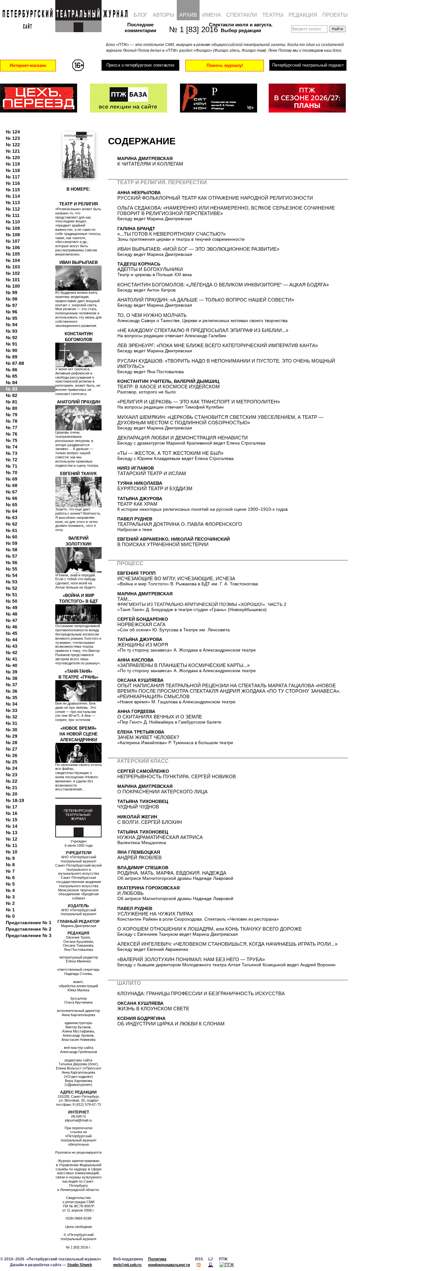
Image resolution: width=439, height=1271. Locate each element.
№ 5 (10, 884)
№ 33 (11, 710)
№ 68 (11, 485)
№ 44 (11, 639)
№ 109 (13, 228)
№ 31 (11, 723)
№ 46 (11, 626)
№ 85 (11, 376)
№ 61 (11, 530)
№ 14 (11, 826)
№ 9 (10, 858)
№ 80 (11, 408)
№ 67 (11, 491)
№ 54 (11, 575)
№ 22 (11, 781)
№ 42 (11, 652)
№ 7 (10, 871)
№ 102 (13, 273)
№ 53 (11, 581)
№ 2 (10, 903)
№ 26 (11, 755)
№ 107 (13, 241)
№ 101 (13, 279)
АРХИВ (188, 15)
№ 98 (11, 299)
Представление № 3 (28, 935)
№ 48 (11, 614)
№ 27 (11, 749)
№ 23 (11, 774)
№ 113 (13, 202)
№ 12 (11, 839)
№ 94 (11, 324)
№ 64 (11, 511)
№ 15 (11, 819)
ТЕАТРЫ (272, 15)
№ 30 (11, 729)
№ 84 (11, 382)
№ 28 (11, 742)
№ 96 (11, 311)
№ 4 (10, 890)
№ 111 (13, 215)
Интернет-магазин (28, 65)
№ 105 (13, 254)
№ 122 (13, 144)
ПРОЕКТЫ (335, 15)
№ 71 (11, 466)
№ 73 (11, 453)
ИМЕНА (211, 15)
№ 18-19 (15, 800)
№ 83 (11, 389)
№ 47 (11, 620)
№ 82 (11, 395)
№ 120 (13, 157)
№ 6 (10, 877)
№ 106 (13, 247)
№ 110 (13, 221)
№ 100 (13, 286)
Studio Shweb (79, 1265)
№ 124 (13, 131)
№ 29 (11, 736)
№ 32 (11, 716)
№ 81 (11, 401)
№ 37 (11, 684)
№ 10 (11, 851)
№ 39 (11, 671)
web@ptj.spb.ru (127, 1265)
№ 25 (11, 761)
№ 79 (11, 414)
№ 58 (11, 549)
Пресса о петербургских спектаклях (140, 65)
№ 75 (11, 440)
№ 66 (11, 498)
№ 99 (11, 292)
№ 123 (13, 138)
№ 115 (13, 189)
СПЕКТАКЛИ (241, 15)
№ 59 (11, 543)
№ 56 (11, 562)
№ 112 (13, 209)
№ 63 (11, 517)
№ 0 (10, 916)
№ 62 (11, 524)
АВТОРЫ (163, 15)
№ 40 (11, 665)
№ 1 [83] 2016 (190, 29)
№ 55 (11, 569)
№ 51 (11, 594)
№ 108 (13, 234)
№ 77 (11, 427)
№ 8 (10, 864)
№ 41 (11, 659)
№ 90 (11, 350)
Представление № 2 (28, 929)
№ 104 (13, 260)
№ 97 (11, 305)
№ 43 (11, 646)
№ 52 (11, 588)
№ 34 (11, 704)
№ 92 (11, 337)
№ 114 (13, 196)
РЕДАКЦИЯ (303, 15)
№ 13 (11, 832)
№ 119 (13, 164)
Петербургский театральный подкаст (308, 65)
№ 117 (13, 176)
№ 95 (11, 318)
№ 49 (11, 607)
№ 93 (11, 331)
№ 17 (11, 806)
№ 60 (11, 536)
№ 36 (11, 691)
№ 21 (11, 787)
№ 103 (13, 266)
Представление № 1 (28, 922)
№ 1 (10, 909)
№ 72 (11, 459)
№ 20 (11, 794)
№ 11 (11, 845)
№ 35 (11, 697)
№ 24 (11, 768)
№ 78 (11, 421)
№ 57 (11, 556)
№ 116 (13, 183)
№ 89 (11, 356)
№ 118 (13, 170)
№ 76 (11, 434)
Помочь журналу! (225, 65)
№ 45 (11, 633)
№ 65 (11, 504)
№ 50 (11, 601)
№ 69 (11, 479)
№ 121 (13, 151)
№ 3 (10, 896)
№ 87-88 (15, 363)
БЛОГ (141, 15)
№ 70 (11, 472)
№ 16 (11, 813)
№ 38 (11, 678)
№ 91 (11, 344)
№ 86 (11, 369)
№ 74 (11, 446)
